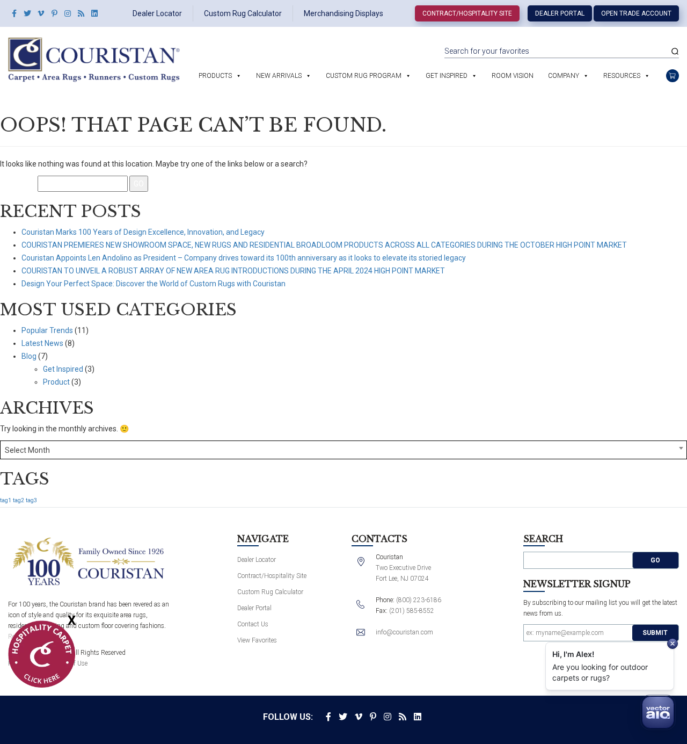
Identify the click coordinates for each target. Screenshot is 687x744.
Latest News (42, 343)
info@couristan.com (404, 632)
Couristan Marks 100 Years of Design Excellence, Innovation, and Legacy (143, 232)
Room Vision (512, 76)
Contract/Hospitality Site (467, 13)
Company (563, 76)
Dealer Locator (157, 13)
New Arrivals (279, 76)
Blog (28, 356)
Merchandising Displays (343, 13)
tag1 (5, 500)
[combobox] (343, 449)
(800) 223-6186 (418, 600)
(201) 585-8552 (411, 611)
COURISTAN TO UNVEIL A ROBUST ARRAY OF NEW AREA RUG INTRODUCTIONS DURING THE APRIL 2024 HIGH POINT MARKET (233, 270)
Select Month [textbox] (27, 450)
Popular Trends (47, 330)
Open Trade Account (636, 13)
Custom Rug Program (363, 76)
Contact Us (252, 624)
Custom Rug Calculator (243, 13)
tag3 (31, 500)
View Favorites (257, 640)
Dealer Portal (559, 13)
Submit (655, 633)
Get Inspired (446, 76)
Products (215, 76)
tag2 (18, 500)
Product (56, 382)
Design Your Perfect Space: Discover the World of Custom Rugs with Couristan (153, 283)
